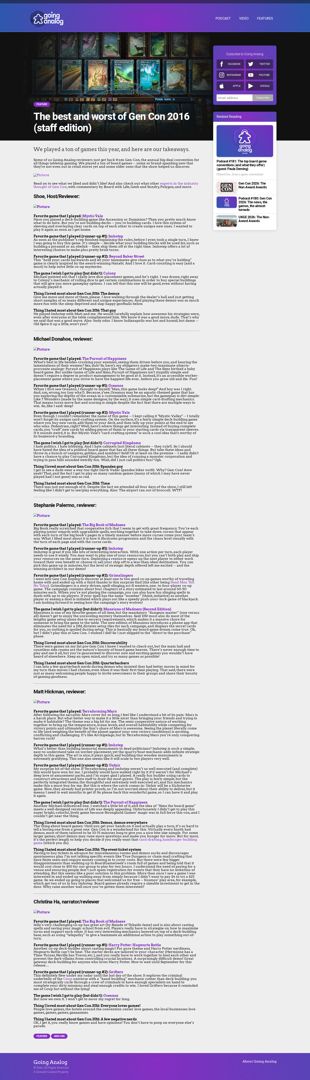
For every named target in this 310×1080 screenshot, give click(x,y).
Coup (67, 979)
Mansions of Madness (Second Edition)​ (137, 609)
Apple (237, 86)
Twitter (264, 64)
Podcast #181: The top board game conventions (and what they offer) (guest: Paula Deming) (242, 165)
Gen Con (59, 1036)
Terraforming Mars (99, 711)
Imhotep (115, 236)
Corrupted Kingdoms (122, 443)
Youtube (264, 75)
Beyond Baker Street (126, 257)
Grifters (116, 972)
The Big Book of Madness (103, 525)
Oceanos (115, 386)
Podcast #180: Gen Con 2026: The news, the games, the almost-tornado (255, 204)
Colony (109, 273)
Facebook (234, 64)
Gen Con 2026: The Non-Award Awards (253, 185)
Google (265, 86)
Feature (41, 104)
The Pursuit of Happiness (104, 359)
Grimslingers (121, 575)
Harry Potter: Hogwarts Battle (134, 945)
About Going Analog (259, 1061)
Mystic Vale (92, 216)
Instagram (234, 75)
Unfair (114, 765)
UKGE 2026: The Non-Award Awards (254, 219)
